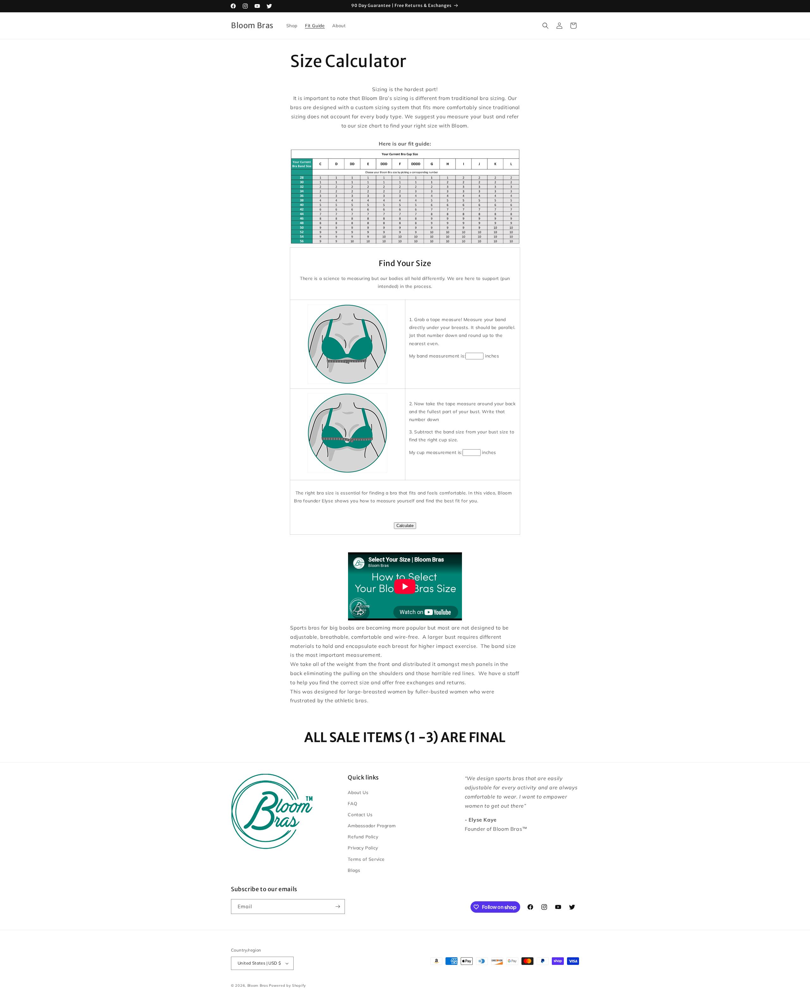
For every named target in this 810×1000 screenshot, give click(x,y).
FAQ (352, 803)
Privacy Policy (363, 848)
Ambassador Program (372, 826)
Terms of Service (366, 859)
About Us (358, 792)
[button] (545, 26)
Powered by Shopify (287, 985)
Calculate (405, 525)
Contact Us (360, 814)
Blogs (354, 870)
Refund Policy (363, 837)
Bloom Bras (257, 985)
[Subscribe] (338, 906)
